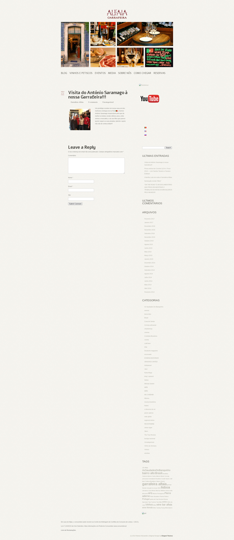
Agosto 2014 (148, 274)
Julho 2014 (148, 277)
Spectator (145, 502)
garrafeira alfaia (154, 484)
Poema (162, 496)
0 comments (93, 102)
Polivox (166, 496)
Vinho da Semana (150, 446)
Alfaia (146, 467)
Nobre (146, 406)
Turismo (153, 502)
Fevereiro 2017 (149, 219)
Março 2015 (148, 255)
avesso (146, 310)
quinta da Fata (154, 499)
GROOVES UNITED (151, 362)
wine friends (147, 507)
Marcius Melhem (160, 490)
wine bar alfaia (164, 504)
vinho (164, 502)
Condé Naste (165, 478)
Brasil (146, 318)
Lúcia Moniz (151, 490)
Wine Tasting (157, 508)
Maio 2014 (147, 285)
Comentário (72, 155)
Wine (154, 505)
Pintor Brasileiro (154, 496)
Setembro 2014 (149, 270)
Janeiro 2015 (148, 259)
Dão (145, 347)
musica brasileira (150, 402)
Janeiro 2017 (148, 222)
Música (146, 398)
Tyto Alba (159, 502)
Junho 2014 (148, 281)
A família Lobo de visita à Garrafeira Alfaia (158, 177)
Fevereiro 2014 (149, 292)
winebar (147, 453)
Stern (146, 431)
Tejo (149, 502)
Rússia (166, 499)
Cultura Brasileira (150, 481)
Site (69, 195)
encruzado (147, 354)
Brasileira (165, 473)
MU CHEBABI (149, 395)
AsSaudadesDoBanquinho (156, 470)
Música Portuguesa (158, 493)
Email (70, 186)
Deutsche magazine (151, 351)
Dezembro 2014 (149, 263)
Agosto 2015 (148, 244)
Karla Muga (148, 373)
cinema (146, 332)
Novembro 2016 (149, 230)
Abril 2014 (147, 288)
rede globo (148, 417)
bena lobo (147, 314)
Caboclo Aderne (147, 476)
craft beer (147, 343)
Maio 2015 (147, 252)
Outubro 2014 (149, 266)
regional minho (149, 420)
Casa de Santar (149, 321)
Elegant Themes (167, 536)
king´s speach (149, 376)
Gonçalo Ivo (150, 488)
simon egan (148, 427)
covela (146, 340)
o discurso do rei (149, 409)
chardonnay (148, 329)
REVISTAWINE (149, 424)
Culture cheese (160, 481)
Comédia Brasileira (150, 336)
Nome (70, 177)
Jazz (145, 369)
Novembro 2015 (149, 237)
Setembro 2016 (149, 233)
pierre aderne (148, 413)
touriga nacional (149, 438)
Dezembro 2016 (149, 226)
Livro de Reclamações (68, 530)
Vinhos (146, 449)
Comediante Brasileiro (154, 478)
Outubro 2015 (149, 241)
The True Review (150, 435)
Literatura (145, 490)
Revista (161, 499)
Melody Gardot (149, 384)
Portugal (146, 499)
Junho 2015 (148, 248)
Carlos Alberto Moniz (158, 476)
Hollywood (147, 365)
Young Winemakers (166, 508)
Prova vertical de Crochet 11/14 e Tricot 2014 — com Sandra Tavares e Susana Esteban (157, 171)
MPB (146, 387)
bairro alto (148, 473)
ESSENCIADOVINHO (151, 358)
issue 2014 (157, 488)
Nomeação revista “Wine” (152, 181)
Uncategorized (108, 102)
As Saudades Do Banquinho (153, 307)
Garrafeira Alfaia (77, 102)
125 (143, 467)
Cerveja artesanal (150, 325)
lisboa (146, 380)
